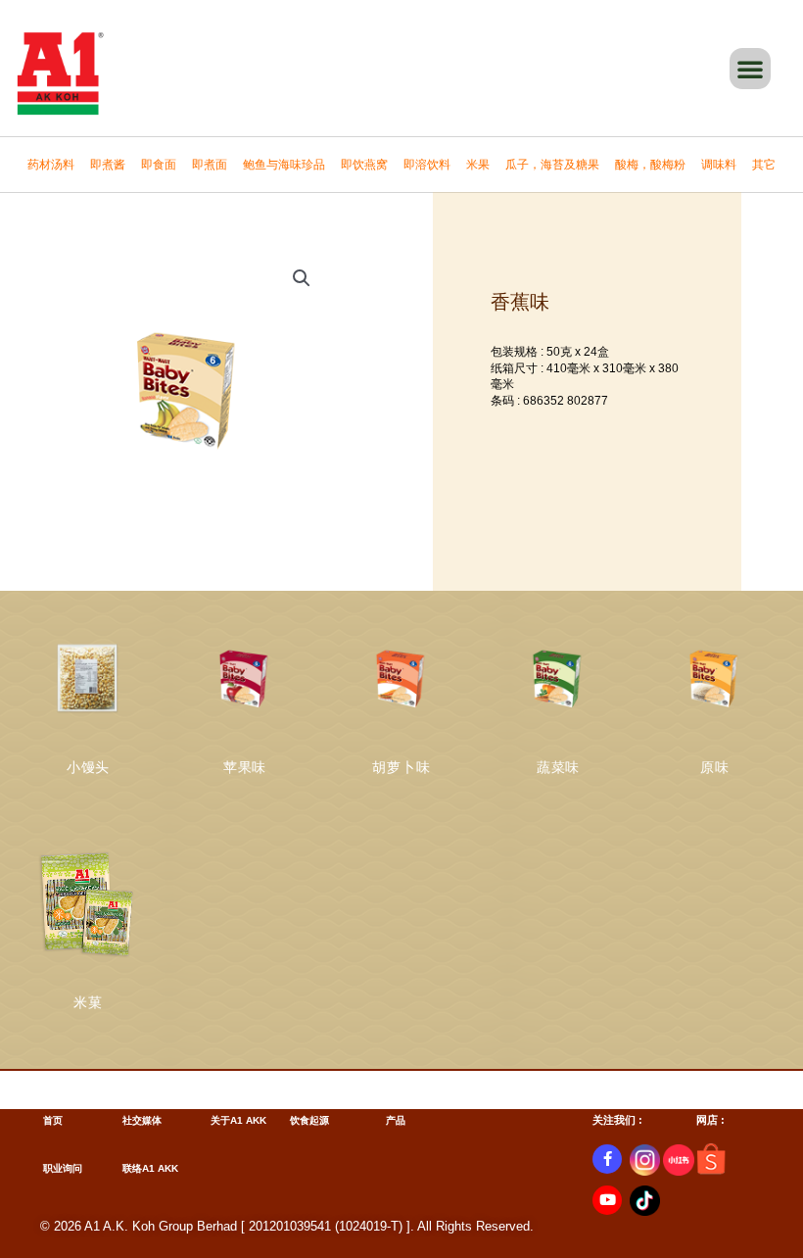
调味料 (718, 164)
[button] (750, 68)
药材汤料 (50, 164)
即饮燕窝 (364, 164)
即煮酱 (107, 164)
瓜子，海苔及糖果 (552, 164)
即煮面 (209, 164)
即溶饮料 (426, 164)
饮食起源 (309, 1120)
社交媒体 (142, 1120)
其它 (764, 164)
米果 (478, 164)
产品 (395, 1120)
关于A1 (227, 1120)
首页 (53, 1120)
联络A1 (138, 1168)
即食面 (158, 164)
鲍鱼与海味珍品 (284, 164)
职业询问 (62, 1168)
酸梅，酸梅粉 (650, 164)
